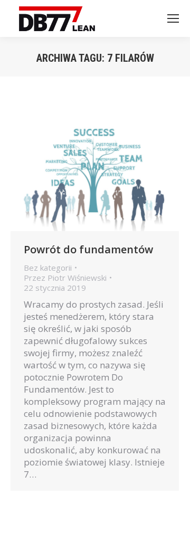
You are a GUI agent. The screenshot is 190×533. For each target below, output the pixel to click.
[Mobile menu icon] (173, 18)
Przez (65, 278)
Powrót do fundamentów (88, 249)
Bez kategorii (48, 267)
